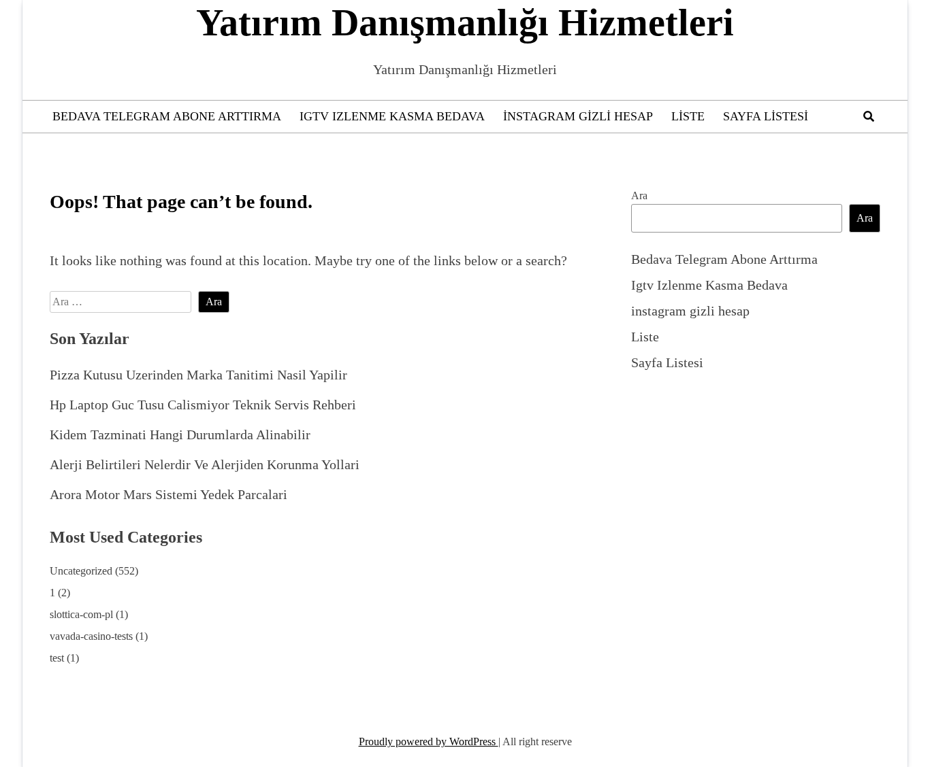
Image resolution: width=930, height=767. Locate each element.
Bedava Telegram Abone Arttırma (166, 116)
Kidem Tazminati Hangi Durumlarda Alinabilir (180, 434)
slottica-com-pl (81, 614)
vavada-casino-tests (91, 636)
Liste (688, 116)
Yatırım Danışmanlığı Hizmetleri (465, 22)
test (57, 658)
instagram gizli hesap (578, 116)
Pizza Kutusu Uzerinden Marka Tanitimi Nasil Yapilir (198, 374)
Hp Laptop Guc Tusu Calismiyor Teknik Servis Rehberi (203, 404)
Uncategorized (81, 571)
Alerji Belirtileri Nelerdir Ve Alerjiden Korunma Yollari (204, 464)
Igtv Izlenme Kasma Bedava (392, 116)
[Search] (868, 116)
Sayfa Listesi (765, 116)
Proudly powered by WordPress (428, 741)
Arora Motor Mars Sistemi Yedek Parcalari (168, 494)
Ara (639, 195)
